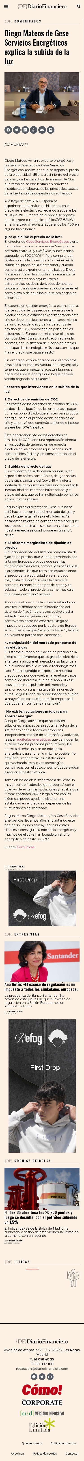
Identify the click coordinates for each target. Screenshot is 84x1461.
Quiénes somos (32, 1443)
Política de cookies (45, 1453)
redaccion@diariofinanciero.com (42, 1369)
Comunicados (27, 21)
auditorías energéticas (33, 740)
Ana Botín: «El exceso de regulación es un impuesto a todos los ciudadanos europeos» (41, 986)
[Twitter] (42, 1376)
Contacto (71, 1453)
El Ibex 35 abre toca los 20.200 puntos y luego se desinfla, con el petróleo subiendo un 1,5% (40, 1217)
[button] (6, 6)
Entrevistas (22, 934)
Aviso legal (17, 1453)
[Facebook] (34, 1376)
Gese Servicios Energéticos (47, 242)
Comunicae (26, 847)
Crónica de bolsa (27, 1160)
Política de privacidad (64, 1443)
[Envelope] (50, 1376)
